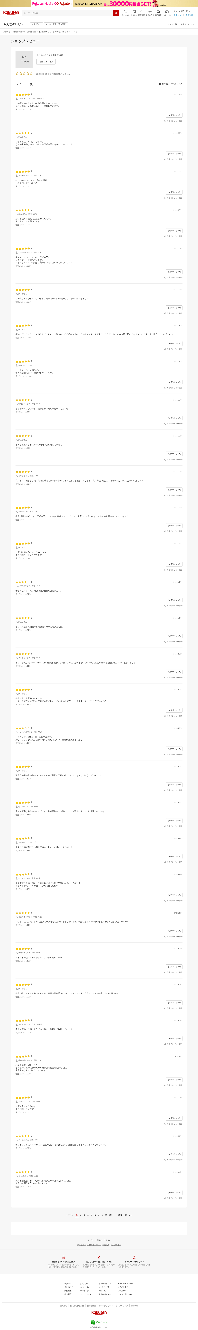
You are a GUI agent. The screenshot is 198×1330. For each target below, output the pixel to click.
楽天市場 (6, 32)
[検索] (116, 13)
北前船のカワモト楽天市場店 (24, 32)
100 (120, 1215)
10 (110, 1215)
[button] (134, 13)
